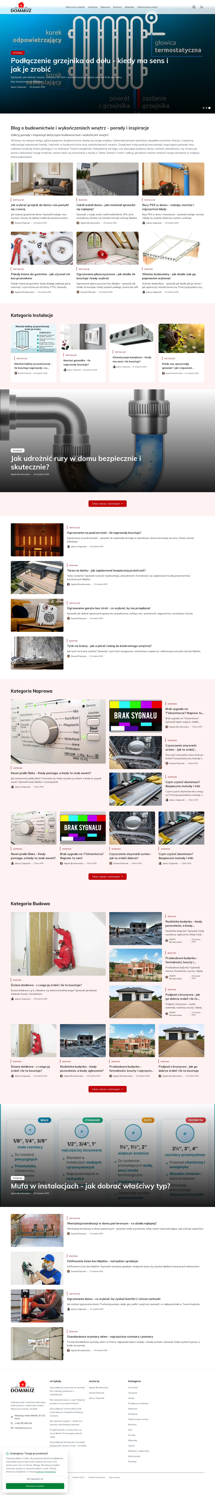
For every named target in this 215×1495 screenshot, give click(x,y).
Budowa (117, 7)
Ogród (131, 1445)
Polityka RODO (78, 1477)
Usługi (131, 1398)
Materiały (129, 7)
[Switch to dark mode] (201, 7)
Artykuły (55, 1381)
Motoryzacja (134, 1456)
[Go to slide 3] (209, 108)
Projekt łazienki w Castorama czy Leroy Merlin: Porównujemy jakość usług (66, 1433)
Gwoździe (133, 1387)
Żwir (130, 1429)
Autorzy (94, 1381)
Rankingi (132, 1461)
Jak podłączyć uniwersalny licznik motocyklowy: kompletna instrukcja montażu (66, 1412)
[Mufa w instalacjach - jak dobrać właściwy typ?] (107, 1155)
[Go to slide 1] (203, 108)
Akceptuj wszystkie (35, 1486)
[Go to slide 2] (206, 108)
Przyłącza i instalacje (138, 1403)
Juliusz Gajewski (18, 87)
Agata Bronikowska (20, 474)
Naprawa (105, 7)
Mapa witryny (114, 1477)
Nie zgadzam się (35, 1479)
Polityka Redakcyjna (96, 1477)
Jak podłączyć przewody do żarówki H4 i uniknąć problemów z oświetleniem (67, 1391)
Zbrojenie (132, 1392)
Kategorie (134, 1381)
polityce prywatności (46, 1471)
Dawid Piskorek (96, 1392)
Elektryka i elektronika (138, 1451)
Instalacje (92, 7)
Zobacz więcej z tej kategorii (106, 503)
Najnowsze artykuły (75, 7)
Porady (131, 1435)
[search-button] (194, 7)
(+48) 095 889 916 (23, 1423)
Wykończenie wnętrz (147, 7)
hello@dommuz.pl (23, 1428)
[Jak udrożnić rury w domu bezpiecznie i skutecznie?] (107, 440)
